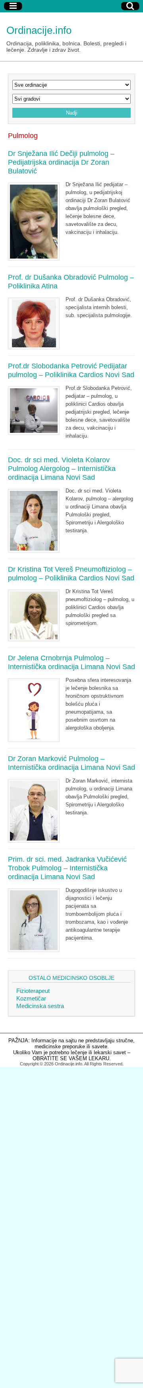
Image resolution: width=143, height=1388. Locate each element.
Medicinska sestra (40, 1006)
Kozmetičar (31, 998)
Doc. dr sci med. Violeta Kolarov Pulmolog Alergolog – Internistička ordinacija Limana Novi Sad (62, 468)
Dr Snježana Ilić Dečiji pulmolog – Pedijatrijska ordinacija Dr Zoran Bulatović (61, 162)
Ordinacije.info (39, 30)
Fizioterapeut (33, 990)
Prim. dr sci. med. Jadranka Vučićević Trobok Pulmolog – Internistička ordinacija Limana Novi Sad (67, 868)
